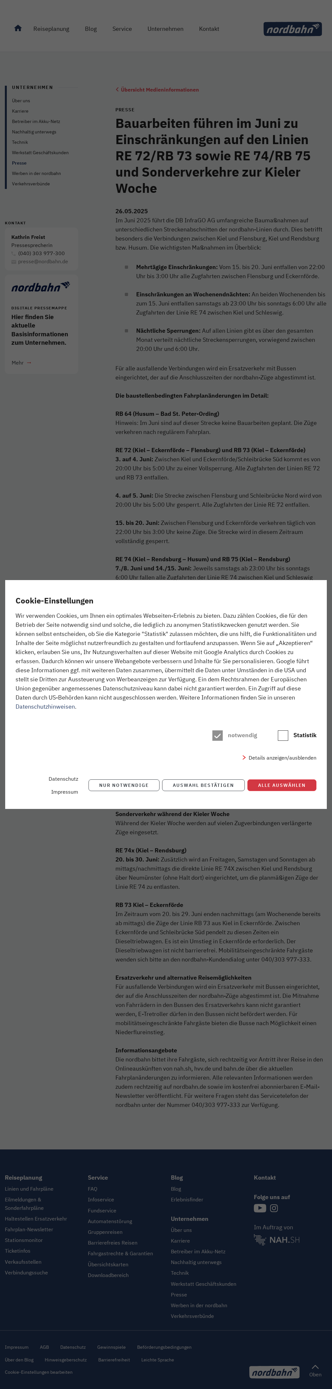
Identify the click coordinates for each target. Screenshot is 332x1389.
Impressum (64, 791)
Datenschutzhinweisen (45, 706)
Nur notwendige (124, 785)
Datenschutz (63, 778)
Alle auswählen (282, 785)
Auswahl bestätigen (203, 785)
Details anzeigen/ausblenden (282, 757)
